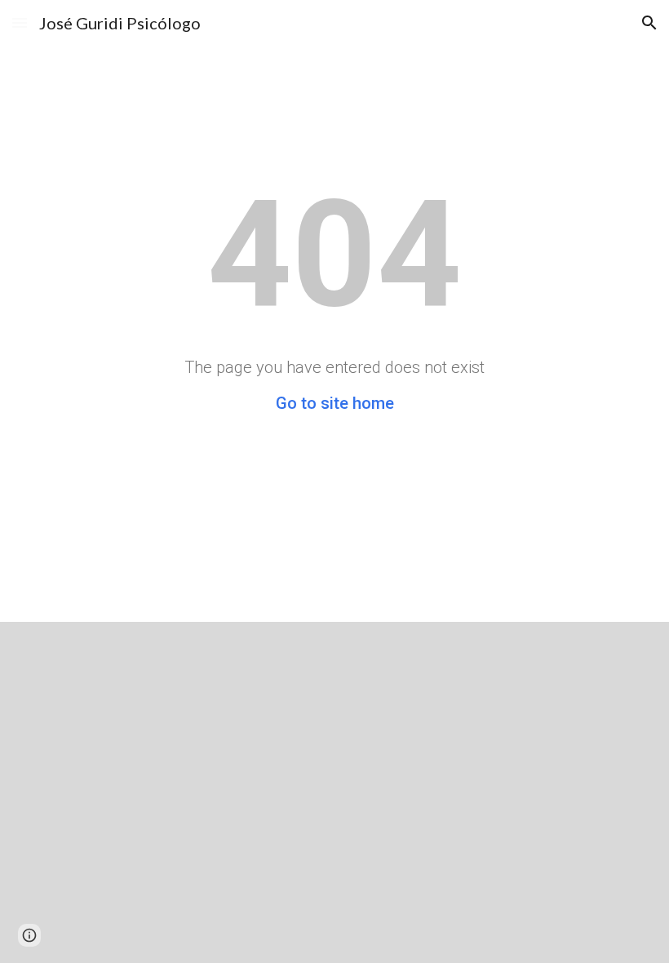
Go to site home (335, 403)
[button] (19, 22)
